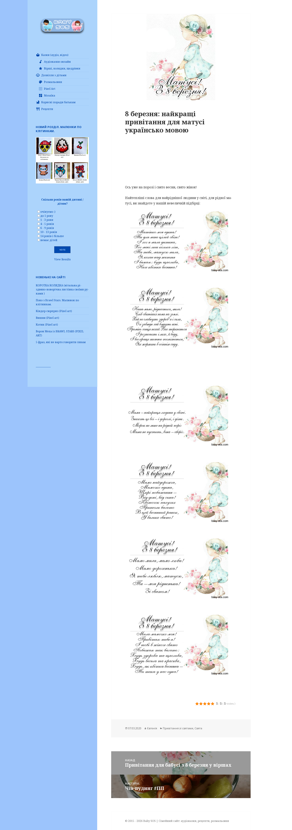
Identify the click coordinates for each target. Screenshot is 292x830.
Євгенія (152, 728)
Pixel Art (49, 89)
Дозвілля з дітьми (53, 75)
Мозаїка (49, 95)
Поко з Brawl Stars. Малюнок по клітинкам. (57, 302)
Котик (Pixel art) (47, 324)
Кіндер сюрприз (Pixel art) (54, 311)
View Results (62, 259)
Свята (198, 728)
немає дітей (48, 240)
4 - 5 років (47, 224)
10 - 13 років (48, 232)
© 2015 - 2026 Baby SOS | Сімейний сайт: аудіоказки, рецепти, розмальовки (177, 821)
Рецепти (47, 109)
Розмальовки (53, 82)
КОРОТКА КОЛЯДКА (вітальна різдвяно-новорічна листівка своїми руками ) (62, 289)
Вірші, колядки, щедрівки (62, 68)
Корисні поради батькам (58, 102)
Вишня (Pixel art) (47, 318)
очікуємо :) (47, 212)
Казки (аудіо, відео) (54, 55)
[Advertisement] (181, 161)
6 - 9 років (47, 228)
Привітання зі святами (178, 728)
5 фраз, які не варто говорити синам (61, 342)
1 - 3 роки (46, 220)
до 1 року (46, 216)
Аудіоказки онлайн (57, 62)
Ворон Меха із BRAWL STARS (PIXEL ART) (60, 333)
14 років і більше (52, 236)
